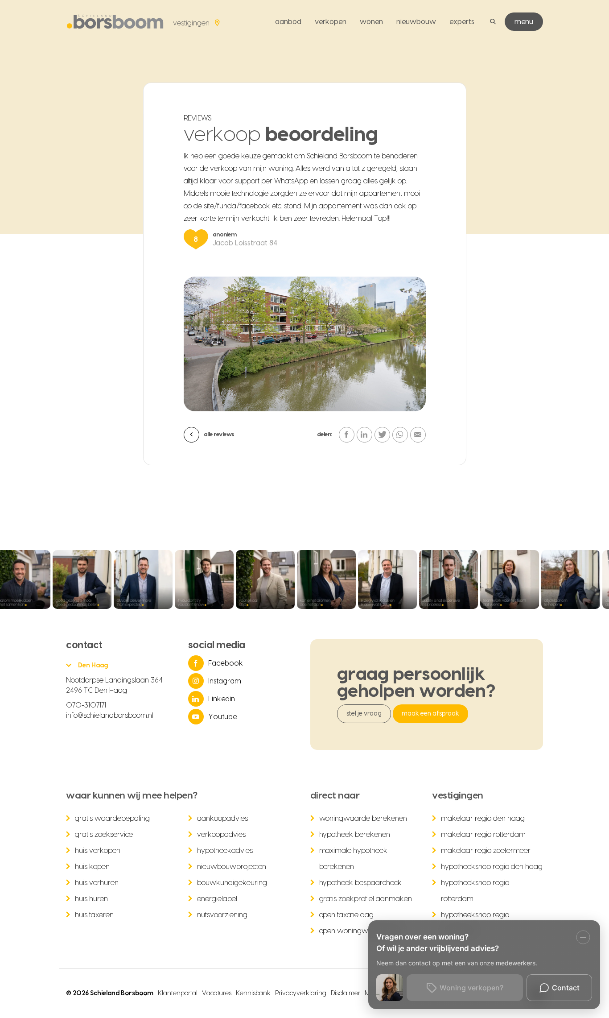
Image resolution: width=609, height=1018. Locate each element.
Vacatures (216, 993)
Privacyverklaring (300, 993)
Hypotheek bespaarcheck (360, 882)
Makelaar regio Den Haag (483, 818)
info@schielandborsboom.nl (109, 715)
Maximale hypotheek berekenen (353, 858)
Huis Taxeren (94, 915)
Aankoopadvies (222, 818)
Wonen (371, 21)
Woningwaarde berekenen (363, 818)
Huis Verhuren (97, 882)
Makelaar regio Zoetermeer (486, 850)
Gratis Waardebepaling (112, 818)
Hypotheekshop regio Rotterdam (475, 890)
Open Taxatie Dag (346, 915)
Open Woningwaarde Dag (361, 931)
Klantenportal (178, 993)
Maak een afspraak (430, 714)
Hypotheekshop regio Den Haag (492, 866)
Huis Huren (91, 898)
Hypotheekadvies (225, 850)
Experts (461, 21)
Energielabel (217, 898)
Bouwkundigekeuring (232, 882)
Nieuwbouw (416, 21)
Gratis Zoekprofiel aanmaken (365, 898)
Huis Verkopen (97, 850)
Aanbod (288, 21)
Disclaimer (345, 993)
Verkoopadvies (221, 834)
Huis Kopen (92, 866)
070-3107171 (86, 705)
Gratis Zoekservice (104, 834)
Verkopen (330, 21)
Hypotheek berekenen (355, 834)
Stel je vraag (364, 714)
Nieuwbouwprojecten (231, 866)
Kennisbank (253, 993)
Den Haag (93, 665)
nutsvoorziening (222, 915)
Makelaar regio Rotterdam (483, 834)
